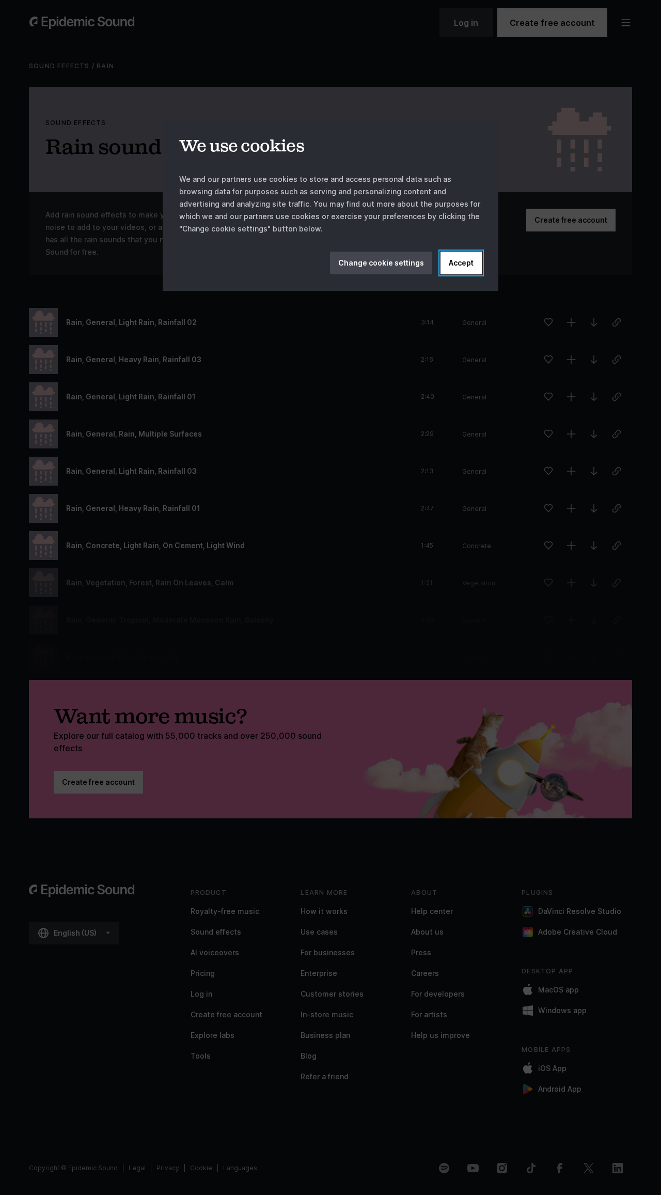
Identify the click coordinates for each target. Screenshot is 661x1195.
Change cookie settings (381, 262)
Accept (461, 262)
